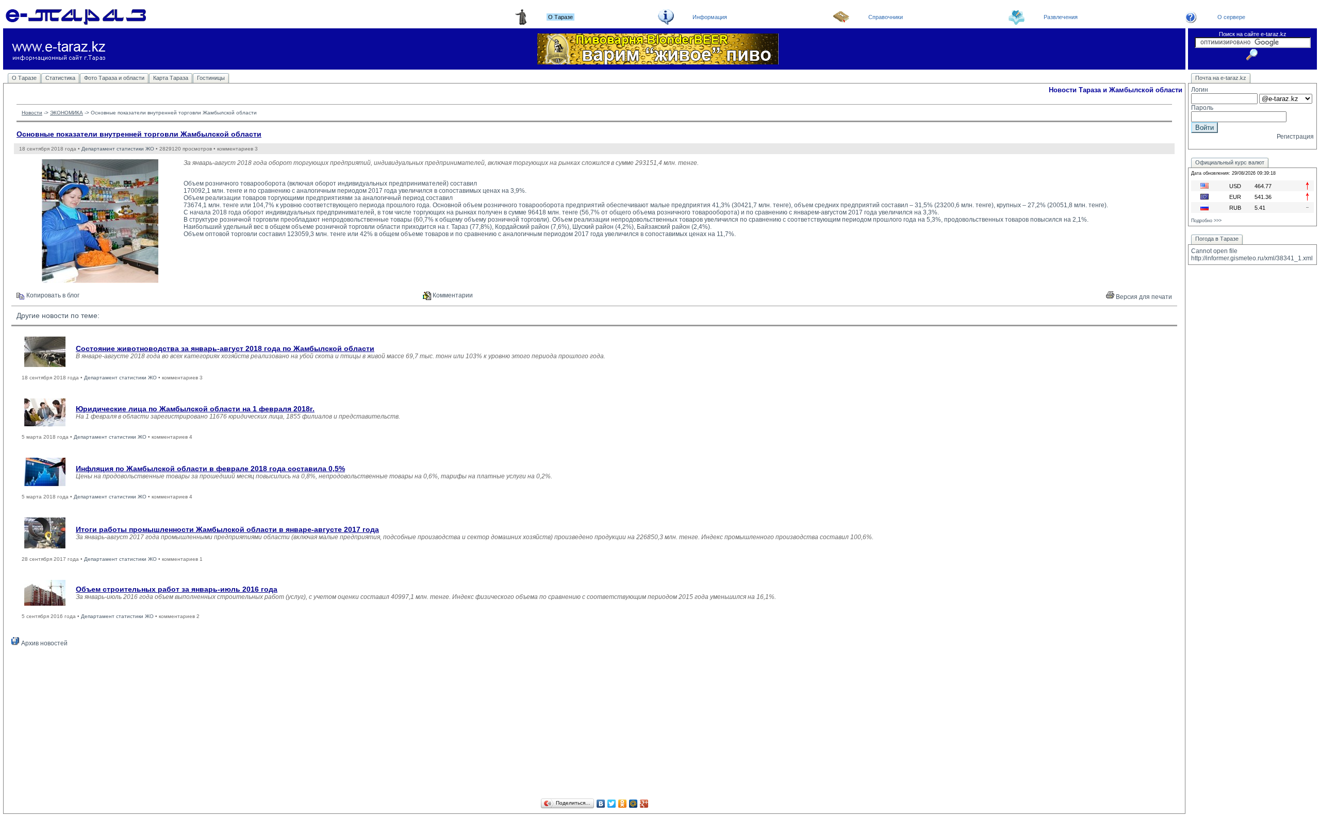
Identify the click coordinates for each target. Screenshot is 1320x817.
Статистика (60, 78)
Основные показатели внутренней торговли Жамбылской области (138, 134)
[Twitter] (611, 803)
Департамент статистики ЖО (117, 149)
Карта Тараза (170, 78)
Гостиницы (211, 78)
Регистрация (1295, 136)
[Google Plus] (644, 803)
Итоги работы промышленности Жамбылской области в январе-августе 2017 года (227, 529)
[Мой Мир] (633, 803)
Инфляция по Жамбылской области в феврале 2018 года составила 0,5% (210, 468)
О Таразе (24, 78)
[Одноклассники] (622, 803)
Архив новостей (44, 643)
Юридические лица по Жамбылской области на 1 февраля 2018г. (195, 409)
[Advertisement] (594, 724)
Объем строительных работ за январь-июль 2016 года (176, 589)
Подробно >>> (1206, 220)
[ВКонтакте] (601, 803)
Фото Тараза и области (114, 78)
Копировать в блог (52, 295)
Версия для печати (1143, 297)
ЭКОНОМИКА (66, 112)
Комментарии (452, 295)
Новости (32, 112)
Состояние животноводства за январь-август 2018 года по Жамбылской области (225, 348)
